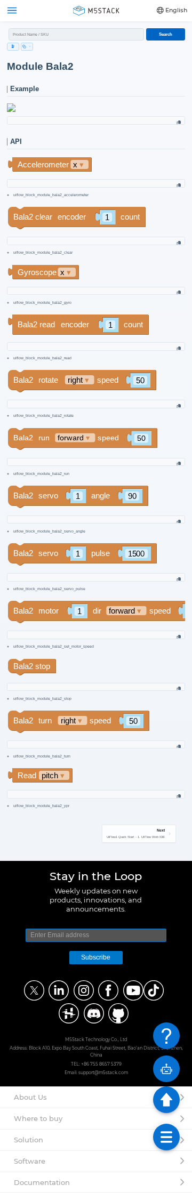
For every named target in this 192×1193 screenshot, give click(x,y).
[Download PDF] (13, 47)
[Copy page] (27, 47)
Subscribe (95, 957)
